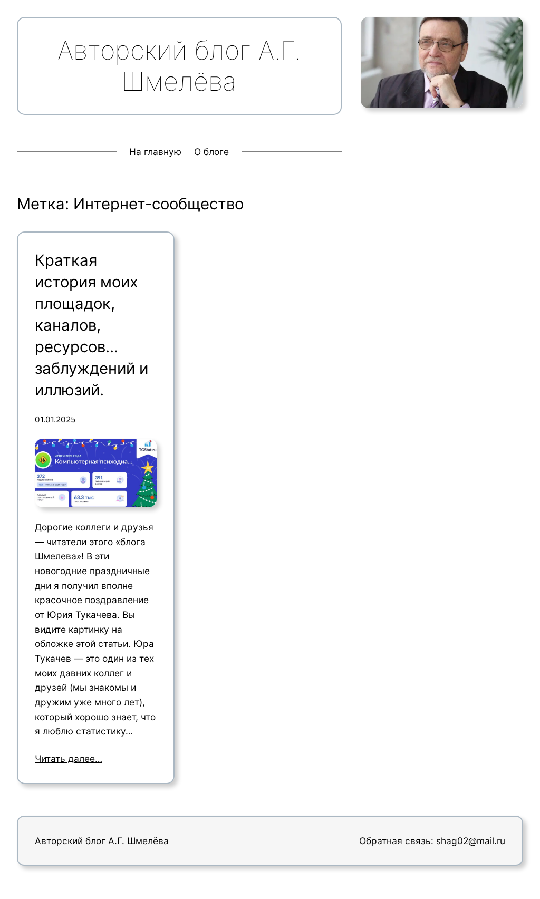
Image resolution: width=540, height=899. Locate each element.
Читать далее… (68, 758)
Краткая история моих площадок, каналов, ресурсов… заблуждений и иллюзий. (91, 325)
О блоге (211, 151)
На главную (155, 151)
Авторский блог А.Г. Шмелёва (102, 840)
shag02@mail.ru (470, 840)
